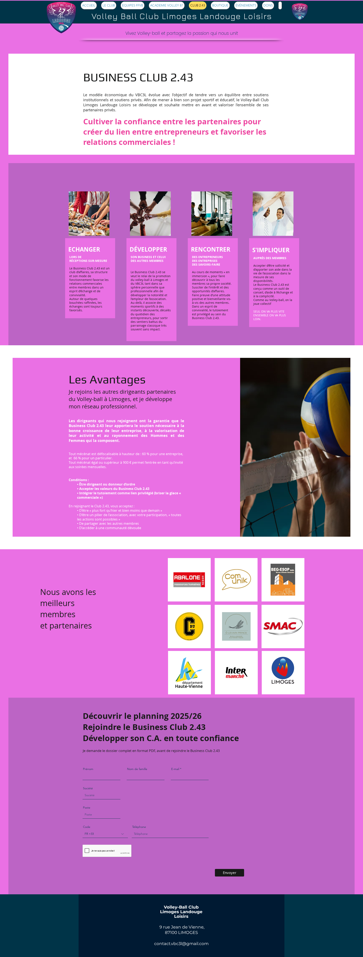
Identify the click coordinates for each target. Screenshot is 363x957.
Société (88, 788)
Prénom (88, 768)
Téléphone (139, 826)
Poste (86, 807)
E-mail (175, 768)
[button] (108, 5)
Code (86, 826)
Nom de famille (137, 768)
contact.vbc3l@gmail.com (181, 943)
